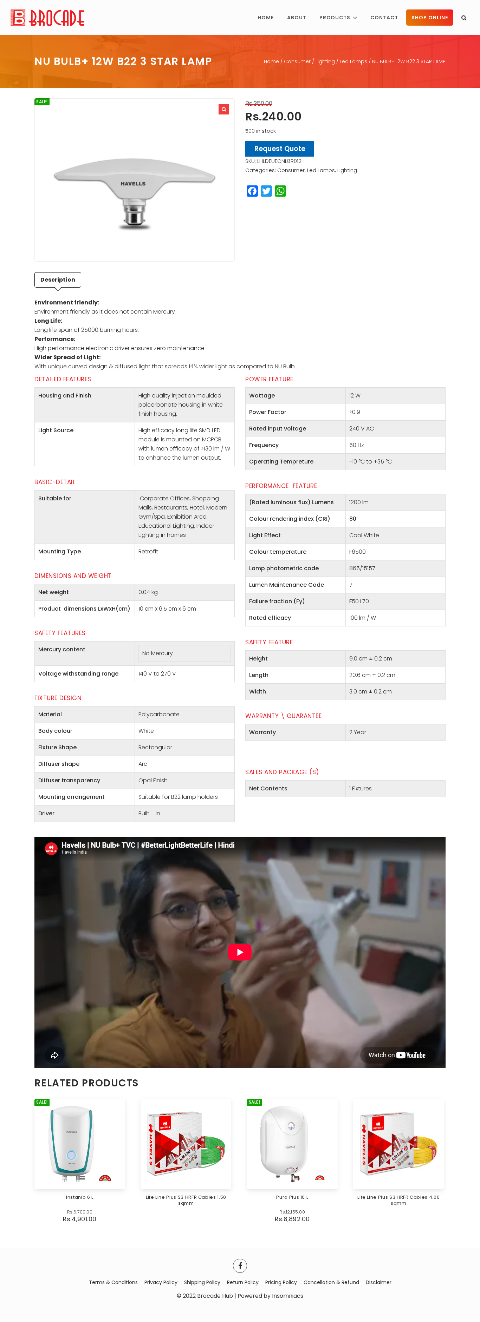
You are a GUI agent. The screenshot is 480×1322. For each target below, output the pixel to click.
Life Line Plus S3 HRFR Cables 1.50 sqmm (186, 1200)
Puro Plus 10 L (292, 1197)
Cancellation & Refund (331, 1282)
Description (57, 280)
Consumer (297, 61)
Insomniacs (287, 1296)
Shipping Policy (202, 1282)
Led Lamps (353, 61)
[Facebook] (240, 1266)
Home (271, 61)
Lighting (325, 61)
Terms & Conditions (113, 1282)
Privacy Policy (160, 1282)
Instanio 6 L (79, 1197)
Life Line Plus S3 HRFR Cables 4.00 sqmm (398, 1200)
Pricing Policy (281, 1282)
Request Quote (279, 148)
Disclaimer (378, 1282)
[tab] (57, 280)
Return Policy (243, 1282)
